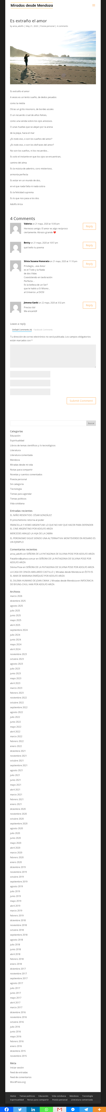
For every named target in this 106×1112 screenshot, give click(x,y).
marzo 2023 (16, 688)
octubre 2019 (17, 876)
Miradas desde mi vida (21, 464)
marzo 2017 (16, 1007)
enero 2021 (16, 804)
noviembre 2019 (18, 871)
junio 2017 (15, 992)
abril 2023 (15, 683)
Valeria (28, 223)
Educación (15, 435)
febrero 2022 (17, 741)
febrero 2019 (17, 915)
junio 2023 (15, 673)
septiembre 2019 (18, 881)
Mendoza (15, 459)
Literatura (15, 450)
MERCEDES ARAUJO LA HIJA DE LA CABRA (31, 533)
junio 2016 (15, 1031)
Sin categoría (17, 484)
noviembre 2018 (18, 925)
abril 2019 (15, 905)
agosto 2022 (16, 712)
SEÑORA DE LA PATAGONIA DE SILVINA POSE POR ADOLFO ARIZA (60, 553)
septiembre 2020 (18, 823)
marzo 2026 (16, 596)
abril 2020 (15, 847)
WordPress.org (18, 1082)
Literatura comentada (21, 455)
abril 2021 (15, 789)
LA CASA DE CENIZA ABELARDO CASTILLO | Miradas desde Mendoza (45, 571)
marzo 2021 (16, 794)
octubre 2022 (17, 702)
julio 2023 (15, 668)
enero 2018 (16, 963)
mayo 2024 (15, 644)
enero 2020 (16, 862)
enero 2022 (16, 746)
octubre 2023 (17, 658)
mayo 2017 (15, 997)
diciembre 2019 (18, 867)
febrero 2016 (17, 1041)
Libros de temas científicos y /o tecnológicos (32, 445)
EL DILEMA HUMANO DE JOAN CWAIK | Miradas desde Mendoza (43, 580)
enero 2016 (16, 1046)
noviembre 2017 (18, 973)
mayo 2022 (15, 726)
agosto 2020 (16, 828)
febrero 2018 (17, 958)
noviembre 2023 (18, 654)
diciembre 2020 (18, 808)
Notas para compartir (21, 469)
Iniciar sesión (17, 1067)
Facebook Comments (43, 329)
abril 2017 (15, 1002)
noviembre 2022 (18, 697)
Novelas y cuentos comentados (26, 474)
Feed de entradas (19, 1072)
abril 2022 (15, 731)
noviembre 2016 (18, 1017)
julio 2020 (15, 833)
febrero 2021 (17, 799)
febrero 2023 (17, 692)
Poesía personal (47, 26)
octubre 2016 (17, 1021)
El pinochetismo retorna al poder (27, 519)
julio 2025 (15, 610)
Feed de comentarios (20, 1077)
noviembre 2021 (18, 755)
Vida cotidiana (17, 503)
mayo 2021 (15, 784)
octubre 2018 (17, 929)
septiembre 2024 (18, 629)
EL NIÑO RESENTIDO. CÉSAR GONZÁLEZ (31, 515)
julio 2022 (15, 717)
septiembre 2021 (18, 765)
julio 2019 (15, 891)
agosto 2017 (16, 983)
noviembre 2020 (18, 813)
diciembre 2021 (18, 750)
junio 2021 (15, 779)
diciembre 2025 (18, 600)
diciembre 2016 (18, 1012)
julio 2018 (15, 944)
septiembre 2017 (18, 978)
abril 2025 (15, 625)
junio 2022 (15, 721)
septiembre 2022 (18, 707)
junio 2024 (15, 639)
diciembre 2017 (18, 968)
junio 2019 (15, 896)
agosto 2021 (16, 770)
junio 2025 (15, 615)
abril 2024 (15, 649)
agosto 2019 (16, 886)
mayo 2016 (15, 1036)
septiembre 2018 (18, 934)
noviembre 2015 (18, 1055)
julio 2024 (15, 634)
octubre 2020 (17, 818)
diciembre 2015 (18, 1050)
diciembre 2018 (18, 920)
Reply (89, 226)
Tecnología (16, 488)
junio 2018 (15, 949)
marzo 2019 (16, 910)
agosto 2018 (16, 939)
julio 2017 (15, 988)
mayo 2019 (15, 900)
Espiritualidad (17, 440)
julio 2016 (15, 1026)
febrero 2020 (17, 857)
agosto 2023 (16, 663)
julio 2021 (15, 775)
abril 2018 (15, 954)
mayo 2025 (15, 620)
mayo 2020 (15, 842)
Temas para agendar (21, 493)
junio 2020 (15, 837)
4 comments (62, 26)
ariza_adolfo (18, 26)
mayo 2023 (15, 678)
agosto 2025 (16, 605)
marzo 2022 (16, 736)
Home (13, 1096)
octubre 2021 (17, 760)
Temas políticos (18, 498)
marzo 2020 (16, 852)
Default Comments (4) (22, 329)
